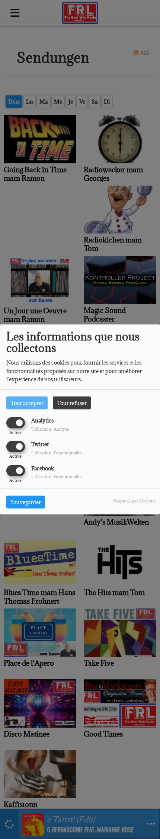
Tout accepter (27, 403)
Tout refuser (72, 403)
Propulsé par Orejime (134, 500)
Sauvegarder (25, 501)
